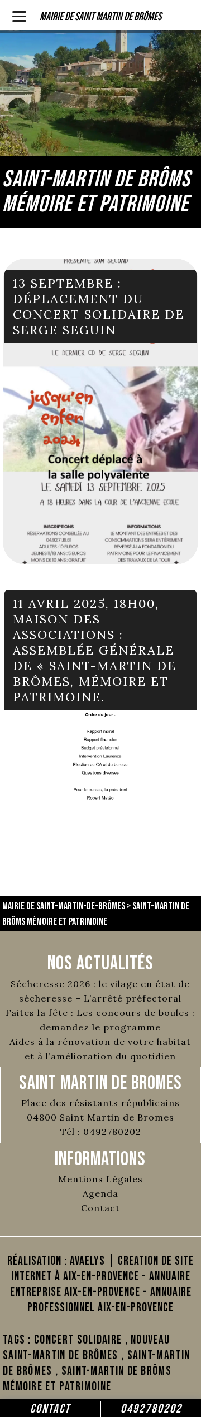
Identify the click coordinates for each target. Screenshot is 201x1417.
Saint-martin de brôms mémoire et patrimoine (87, 1379)
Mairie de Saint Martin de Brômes (100, 16)
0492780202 (151, 1408)
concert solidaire (78, 1339)
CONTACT (50, 1408)
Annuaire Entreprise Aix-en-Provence (100, 1284)
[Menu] (19, 15)
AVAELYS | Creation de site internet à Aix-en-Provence (102, 1269)
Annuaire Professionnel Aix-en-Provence (109, 1300)
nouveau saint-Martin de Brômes (86, 1347)
